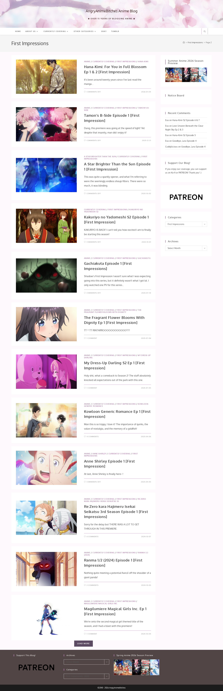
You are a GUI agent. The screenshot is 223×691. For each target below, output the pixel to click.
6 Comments (92, 537)
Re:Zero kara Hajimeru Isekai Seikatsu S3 (115, 500)
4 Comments (92, 436)
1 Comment (92, 338)
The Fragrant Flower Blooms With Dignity (113, 311)
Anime (87, 61)
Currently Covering (103, 61)
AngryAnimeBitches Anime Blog (111, 11)
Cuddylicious (171, 146)
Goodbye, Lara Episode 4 (184, 141)
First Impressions (126, 61)
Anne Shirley (99, 454)
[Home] (184, 42)
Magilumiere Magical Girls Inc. (101, 603)
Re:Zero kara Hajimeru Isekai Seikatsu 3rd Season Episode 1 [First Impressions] (116, 511)
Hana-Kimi (143, 61)
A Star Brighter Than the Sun (100, 156)
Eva (167, 120)
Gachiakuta (144, 258)
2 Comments (92, 585)
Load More (83, 643)
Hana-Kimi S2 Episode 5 (184, 135)
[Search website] (205, 31)
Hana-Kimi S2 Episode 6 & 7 (185, 120)
